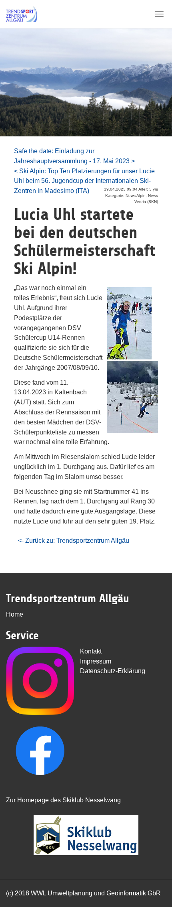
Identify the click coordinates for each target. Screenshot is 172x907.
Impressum (95, 661)
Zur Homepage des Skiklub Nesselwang (63, 800)
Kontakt (91, 651)
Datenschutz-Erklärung (112, 671)
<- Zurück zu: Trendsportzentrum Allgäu (73, 540)
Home (14, 614)
